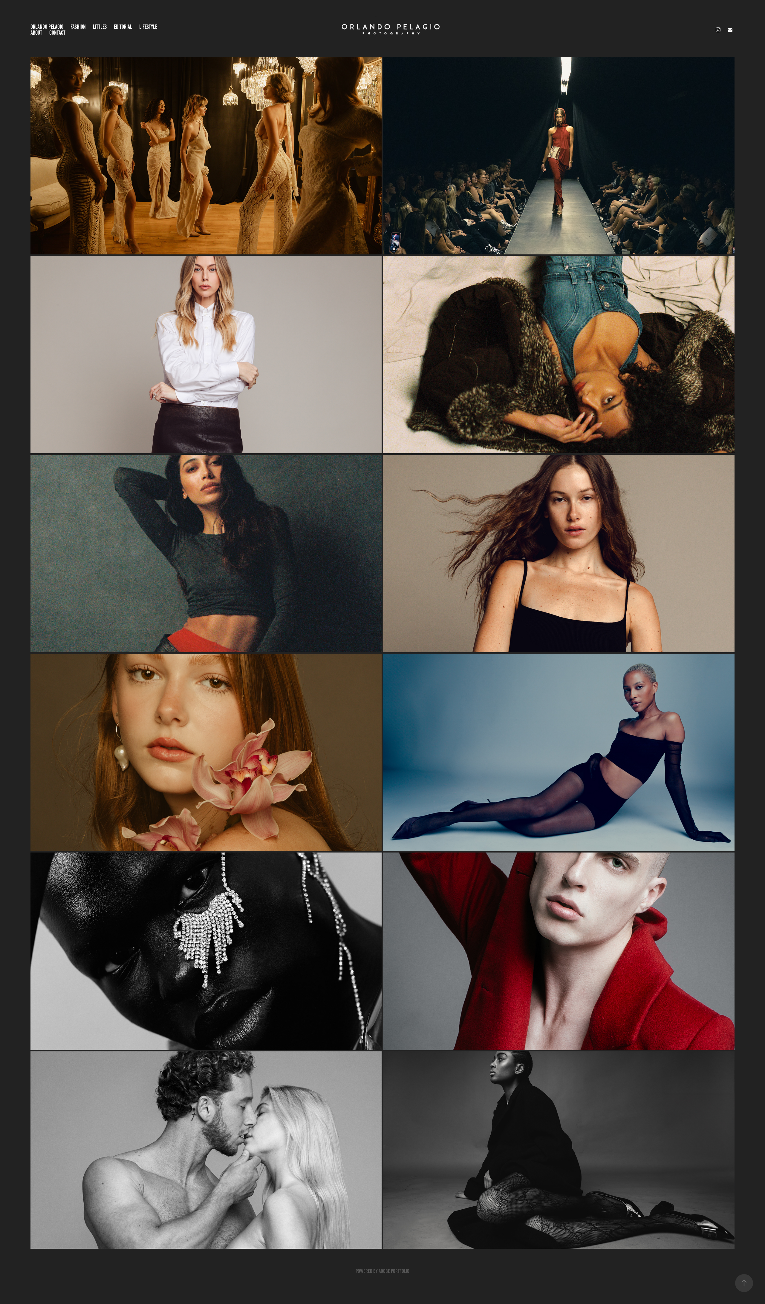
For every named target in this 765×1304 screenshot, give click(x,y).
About (36, 33)
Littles (100, 27)
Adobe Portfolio (394, 1271)
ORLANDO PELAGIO (46, 27)
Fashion (78, 27)
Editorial (123, 27)
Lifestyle (148, 27)
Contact (57, 33)
